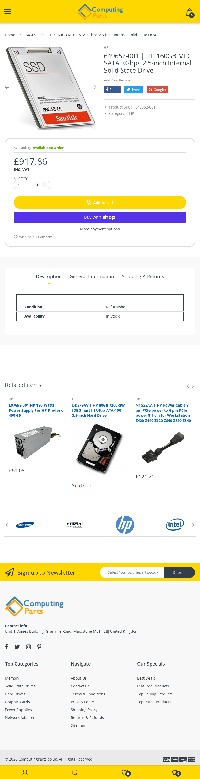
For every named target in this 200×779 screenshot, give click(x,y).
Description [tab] (49, 276)
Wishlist (25, 237)
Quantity (21, 177)
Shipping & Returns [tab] (143, 276)
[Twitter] (17, 647)
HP (106, 47)
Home (10, 34)
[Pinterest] (39, 647)
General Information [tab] (92, 276)
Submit (179, 572)
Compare (45, 237)
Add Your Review (117, 80)
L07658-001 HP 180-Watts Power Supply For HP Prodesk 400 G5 (36, 410)
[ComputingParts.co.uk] (100, 11)
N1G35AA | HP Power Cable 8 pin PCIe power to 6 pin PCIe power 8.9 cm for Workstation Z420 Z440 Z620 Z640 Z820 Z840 (163, 413)
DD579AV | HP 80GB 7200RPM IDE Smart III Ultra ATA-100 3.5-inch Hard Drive (99, 410)
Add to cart (103, 202)
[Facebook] (6, 647)
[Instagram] (28, 647)
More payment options (100, 229)
